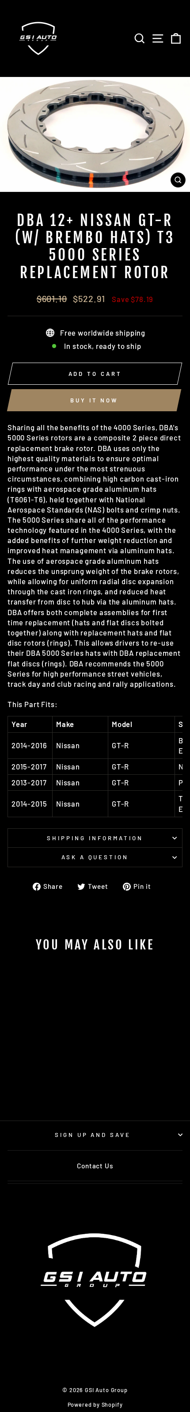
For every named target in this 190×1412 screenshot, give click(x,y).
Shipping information (95, 838)
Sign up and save (93, 1134)
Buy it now (94, 400)
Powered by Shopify (95, 1404)
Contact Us (95, 1166)
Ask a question (95, 857)
